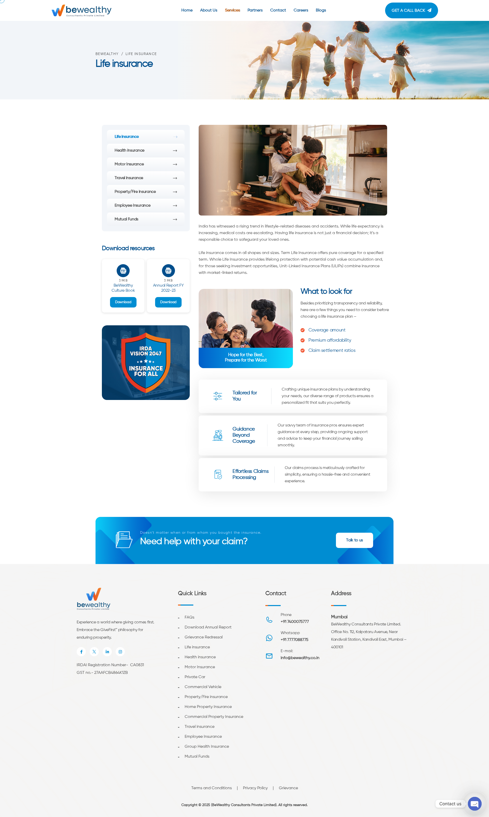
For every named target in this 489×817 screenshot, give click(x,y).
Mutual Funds (126, 219)
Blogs (321, 10)
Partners (255, 10)
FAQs (189, 617)
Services (232, 10)
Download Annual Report (208, 627)
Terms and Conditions (211, 788)
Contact (278, 10)
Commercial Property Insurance (214, 717)
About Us (208, 10)
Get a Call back (408, 11)
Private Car (195, 677)
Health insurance (129, 151)
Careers (301, 10)
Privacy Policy (255, 788)
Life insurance (127, 137)
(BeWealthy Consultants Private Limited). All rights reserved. (259, 805)
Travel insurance (129, 178)
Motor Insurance (129, 164)
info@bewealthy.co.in (300, 658)
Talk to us (354, 540)
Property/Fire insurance (135, 192)
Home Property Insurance (208, 707)
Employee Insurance (132, 206)
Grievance (288, 788)
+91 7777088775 (294, 640)
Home (187, 10)
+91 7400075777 (295, 622)
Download (123, 302)
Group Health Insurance (207, 747)
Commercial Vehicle (203, 687)
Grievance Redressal (204, 637)
